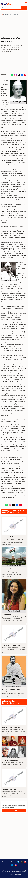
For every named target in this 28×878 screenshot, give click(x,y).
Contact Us (5, 862)
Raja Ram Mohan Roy (9, 789)
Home (2, 12)
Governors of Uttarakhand (11, 645)
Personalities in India (16, 12)
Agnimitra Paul (7, 615)
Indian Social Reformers (10, 760)
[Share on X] (19, 75)
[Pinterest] (25, 862)
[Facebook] (18, 862)
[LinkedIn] (12, 865)
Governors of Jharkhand (10, 569)
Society (7, 12)
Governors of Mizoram (9, 537)
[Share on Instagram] (15, 75)
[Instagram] (16, 865)
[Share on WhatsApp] (12, 75)
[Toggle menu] (26, 3)
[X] (22, 862)
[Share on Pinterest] (25, 75)
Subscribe (14, 810)
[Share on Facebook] (22, 75)
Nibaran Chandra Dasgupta (11, 689)
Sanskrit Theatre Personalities (12, 727)
